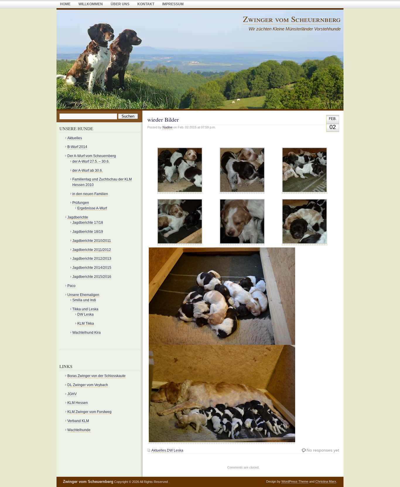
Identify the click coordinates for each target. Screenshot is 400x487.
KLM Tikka (85, 323)
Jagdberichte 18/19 (87, 232)
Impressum (173, 4)
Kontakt (145, 4)
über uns (120, 4)
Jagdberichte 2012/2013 (91, 259)
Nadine (167, 127)
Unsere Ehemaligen (83, 295)
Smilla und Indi (84, 300)
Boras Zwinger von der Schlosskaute (96, 376)
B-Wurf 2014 (77, 147)
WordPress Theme (294, 481)
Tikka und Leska (85, 309)
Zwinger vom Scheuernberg (292, 18)
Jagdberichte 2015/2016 (91, 277)
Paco (71, 286)
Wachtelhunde (78, 430)
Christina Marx (325, 481)
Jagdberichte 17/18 (87, 223)
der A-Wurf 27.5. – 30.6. (91, 161)
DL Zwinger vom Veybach (87, 385)
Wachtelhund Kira (86, 333)
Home (65, 4)
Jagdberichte (77, 217)
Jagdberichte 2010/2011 (91, 241)
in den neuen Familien (90, 194)
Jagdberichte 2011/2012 (91, 250)
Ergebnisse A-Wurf (92, 208)
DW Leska (175, 450)
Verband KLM (78, 421)
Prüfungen (80, 203)
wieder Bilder (163, 119)
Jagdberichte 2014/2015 (91, 268)
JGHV (72, 394)
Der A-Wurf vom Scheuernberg (91, 156)
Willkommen (90, 4)
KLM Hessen (77, 403)
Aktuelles (158, 450)
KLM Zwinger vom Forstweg (89, 412)
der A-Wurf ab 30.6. (87, 170)
